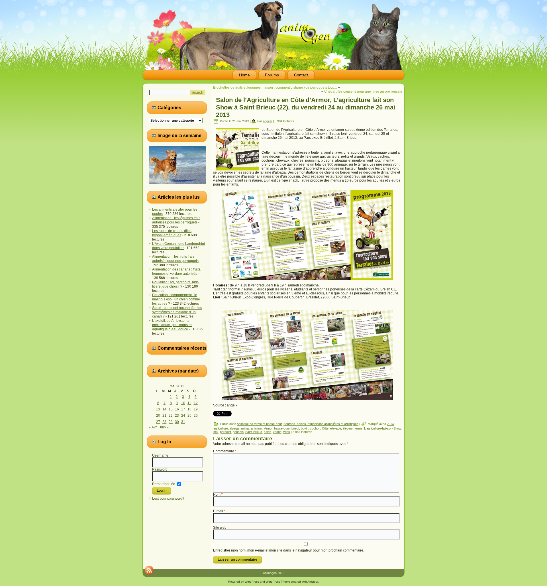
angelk (267, 121)
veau (286, 432)
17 (183, 409)
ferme (358, 428)
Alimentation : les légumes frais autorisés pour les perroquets (176, 220)
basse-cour (282, 428)
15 (171, 409)
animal (244, 428)
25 (189, 416)
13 (158, 409)
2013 (390, 424)
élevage (335, 428)
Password (160, 469)
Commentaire (224, 451)
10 (183, 403)
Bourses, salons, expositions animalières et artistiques (320, 424)
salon (267, 432)
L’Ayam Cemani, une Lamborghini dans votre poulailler (178, 246)
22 (171, 416)
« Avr (153, 427)
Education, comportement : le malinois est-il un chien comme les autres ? (176, 299)
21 (164, 416)
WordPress (252, 581)
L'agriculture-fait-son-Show (382, 428)
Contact (301, 75)
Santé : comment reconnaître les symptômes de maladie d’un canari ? (177, 312)
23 (177, 416)
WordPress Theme (278, 581)
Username (160, 455)
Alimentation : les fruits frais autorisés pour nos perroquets (175, 259)
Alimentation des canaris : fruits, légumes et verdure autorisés (176, 271)
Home (244, 75)
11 (189, 403)
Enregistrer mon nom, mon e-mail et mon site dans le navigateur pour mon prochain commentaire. (288, 550)
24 (183, 416)
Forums (272, 75)
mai (215, 432)
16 (177, 409)
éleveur (348, 428)
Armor (268, 428)
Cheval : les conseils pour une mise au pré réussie (363, 91)
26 (196, 416)
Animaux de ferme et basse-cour (259, 424)
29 (171, 422)
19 (196, 409)
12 (196, 403)
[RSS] (149, 570)
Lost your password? (168, 498)
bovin (304, 428)
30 (177, 422)
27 (158, 422)
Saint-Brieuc (253, 432)
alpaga (234, 428)
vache (277, 432)
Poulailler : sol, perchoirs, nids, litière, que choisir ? (175, 284)
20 (158, 416)
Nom (218, 495)
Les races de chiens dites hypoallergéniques (171, 233)
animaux (257, 428)
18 (189, 409)
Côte (325, 428)
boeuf (295, 428)
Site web (219, 528)
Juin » (164, 427)
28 (164, 422)
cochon (315, 428)
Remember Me (163, 484)
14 (164, 409)
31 (183, 422)
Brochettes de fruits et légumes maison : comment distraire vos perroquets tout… (275, 87)
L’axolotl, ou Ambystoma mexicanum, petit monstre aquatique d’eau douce (172, 325)
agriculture (220, 428)
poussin (238, 432)
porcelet (225, 432)
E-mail (219, 511)
